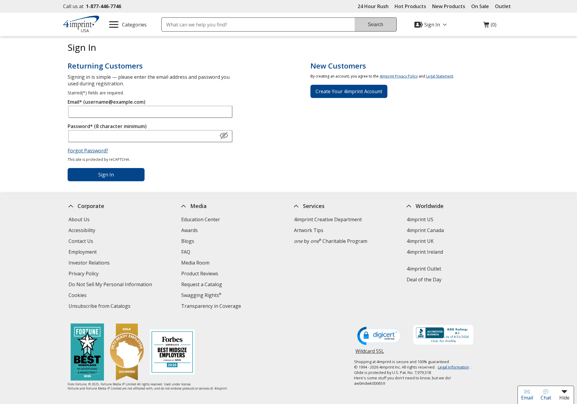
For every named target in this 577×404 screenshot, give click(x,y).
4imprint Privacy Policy (399, 76)
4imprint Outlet (424, 268)
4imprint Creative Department (328, 219)
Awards (189, 230)
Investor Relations (90, 263)
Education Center (200, 219)
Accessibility (82, 230)
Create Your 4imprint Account (349, 91)
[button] (223, 135)
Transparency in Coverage (212, 307)
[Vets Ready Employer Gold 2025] (127, 352)
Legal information (453, 367)
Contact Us (81, 241)
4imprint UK (420, 241)
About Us (79, 219)
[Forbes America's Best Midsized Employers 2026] (172, 352)
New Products (448, 6)
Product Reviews (199, 273)
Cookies (78, 296)
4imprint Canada (425, 230)
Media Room (195, 262)
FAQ (185, 252)
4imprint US (420, 219)
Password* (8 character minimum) (107, 126)
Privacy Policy (84, 274)
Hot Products (410, 6)
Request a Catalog (201, 284)
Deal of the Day (424, 279)
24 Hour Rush (373, 6)
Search (375, 24)
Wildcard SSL (370, 353)
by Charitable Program (330, 241)
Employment (83, 252)
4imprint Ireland (425, 252)
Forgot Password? (88, 150)
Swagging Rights (201, 295)
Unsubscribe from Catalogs (100, 307)
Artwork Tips (308, 230)
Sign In (106, 174)
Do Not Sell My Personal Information (111, 285)
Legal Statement (439, 76)
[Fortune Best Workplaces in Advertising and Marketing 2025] (87, 352)
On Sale (480, 6)
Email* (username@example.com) (106, 102)
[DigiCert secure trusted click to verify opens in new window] (380, 336)
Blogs (187, 241)
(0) (489, 26)
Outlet (504, 6)
